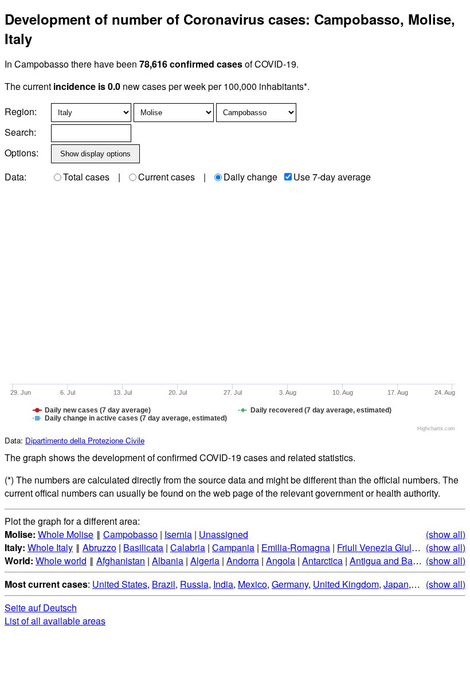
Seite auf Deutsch (41, 607)
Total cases (86, 176)
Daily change (250, 176)
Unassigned (223, 534)
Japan (396, 584)
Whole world (61, 560)
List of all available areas (55, 620)
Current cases (166, 176)
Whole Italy (50, 547)
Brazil (163, 584)
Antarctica (322, 560)
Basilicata (143, 547)
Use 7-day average (332, 176)
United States (119, 584)
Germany (290, 584)
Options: (21, 152)
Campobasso (130, 534)
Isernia (178, 534)
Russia (194, 584)
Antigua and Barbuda (393, 560)
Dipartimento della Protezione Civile (84, 440)
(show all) (445, 534)
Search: (20, 132)
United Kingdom (346, 584)
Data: (15, 176)
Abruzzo (99, 547)
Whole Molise (65, 534)
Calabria (187, 547)
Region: (21, 111)
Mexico (252, 584)
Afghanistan (120, 560)
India (223, 584)
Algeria (205, 560)
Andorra (242, 560)
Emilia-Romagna (295, 547)
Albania (167, 560)
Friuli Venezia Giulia (378, 547)
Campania (233, 547)
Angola (280, 560)
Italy (421, 584)
